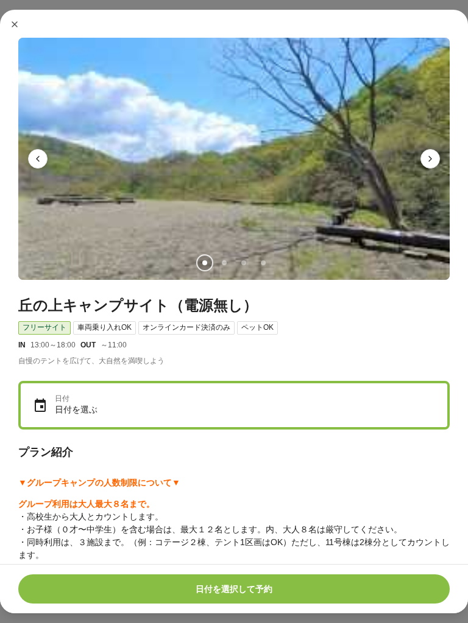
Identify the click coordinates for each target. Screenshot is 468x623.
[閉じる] (15, 24)
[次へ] (430, 159)
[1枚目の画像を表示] (204, 263)
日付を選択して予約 (234, 589)
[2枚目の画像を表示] (224, 263)
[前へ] (38, 159)
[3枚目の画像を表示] (243, 263)
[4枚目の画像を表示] (263, 263)
